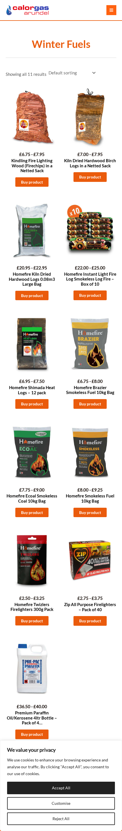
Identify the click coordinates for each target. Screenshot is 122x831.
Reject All (61, 818)
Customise (61, 803)
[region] (61, 785)
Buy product (32, 182)
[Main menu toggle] (111, 10)
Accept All (61, 787)
